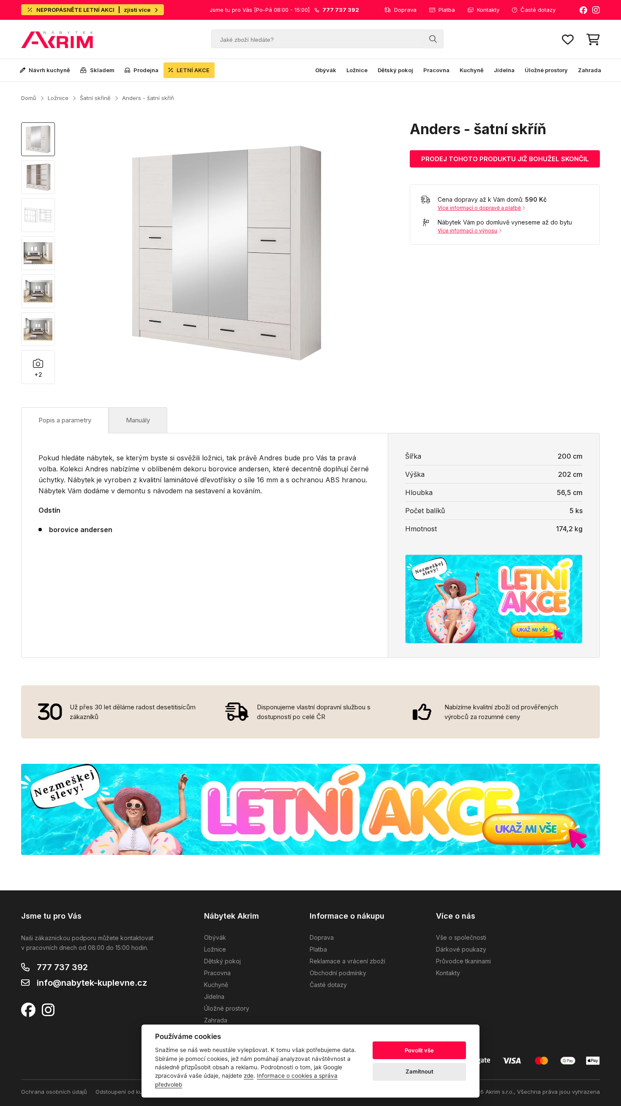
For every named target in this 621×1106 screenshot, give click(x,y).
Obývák (325, 70)
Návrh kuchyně (49, 70)
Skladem (102, 70)
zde (248, 1075)
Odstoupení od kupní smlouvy (134, 1091)
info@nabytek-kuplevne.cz (92, 983)
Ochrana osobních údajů (54, 1091)
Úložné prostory (546, 70)
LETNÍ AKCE (193, 70)
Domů (28, 98)
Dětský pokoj (395, 70)
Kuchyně (472, 70)
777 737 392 (62, 967)
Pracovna (436, 70)
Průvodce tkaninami (463, 961)
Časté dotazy (538, 9)
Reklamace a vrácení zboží (347, 961)
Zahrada (589, 70)
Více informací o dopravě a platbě (479, 208)
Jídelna (504, 70)
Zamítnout (419, 1071)
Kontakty (488, 9)
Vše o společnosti (461, 937)
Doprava (405, 9)
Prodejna (145, 70)
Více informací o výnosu (467, 230)
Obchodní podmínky (338, 972)
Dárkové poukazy (461, 949)
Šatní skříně (95, 98)
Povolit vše (419, 1050)
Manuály (138, 420)
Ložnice (357, 70)
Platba (447, 9)
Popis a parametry (64, 420)
